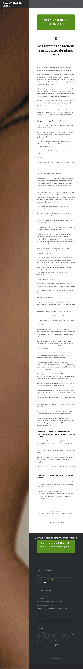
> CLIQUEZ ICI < (56, 24)
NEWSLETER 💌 (41, 582)
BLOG (38, 575)
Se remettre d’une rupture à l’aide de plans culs (49, 595)
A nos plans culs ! (41, 598)
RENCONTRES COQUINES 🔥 (45, 579)
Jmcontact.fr (57, 658)
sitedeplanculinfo (52, 60)
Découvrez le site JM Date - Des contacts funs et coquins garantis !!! (56, 546)
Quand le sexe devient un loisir (45, 605)
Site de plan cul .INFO (13, 4)
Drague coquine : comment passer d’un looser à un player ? (52, 608)
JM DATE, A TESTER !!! (56, 19)
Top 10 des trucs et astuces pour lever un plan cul (50, 601)
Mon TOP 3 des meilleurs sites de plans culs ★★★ (62, 4)
